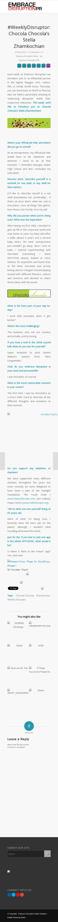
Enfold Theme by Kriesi (16, 917)
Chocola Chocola (25, 595)
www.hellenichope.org (35, 502)
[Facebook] (16, 574)
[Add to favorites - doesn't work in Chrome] (32, 574)
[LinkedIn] (16, 582)
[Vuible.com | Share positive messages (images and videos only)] (27, 574)
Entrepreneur (43, 595)
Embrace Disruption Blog (27, 56)
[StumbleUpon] (38, 574)
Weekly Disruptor (16, 599)
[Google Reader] (10, 582)
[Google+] (22, 895)
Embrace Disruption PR (29, 60)
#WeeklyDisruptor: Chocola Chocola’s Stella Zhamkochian (29, 36)
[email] (22, 574)
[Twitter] (10, 574)
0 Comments (33, 52)
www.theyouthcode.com (20, 498)
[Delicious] (44, 574)
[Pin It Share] (18, 895)
